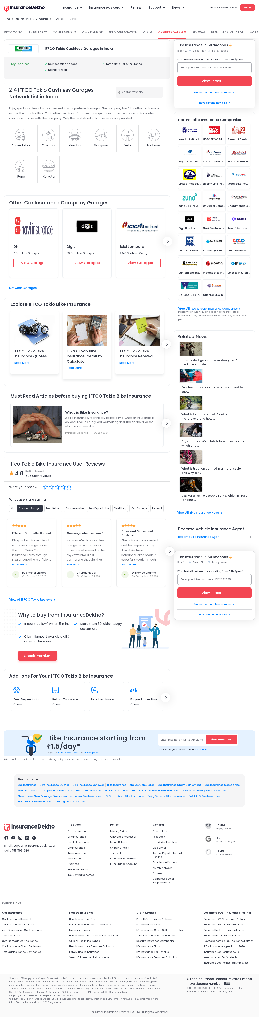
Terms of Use (118, 853)
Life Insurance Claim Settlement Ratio (159, 930)
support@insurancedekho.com (35, 846)
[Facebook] (6, 838)
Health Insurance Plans (83, 919)
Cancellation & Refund (124, 858)
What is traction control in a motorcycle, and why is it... (211, 470)
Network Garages (23, 288)
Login (247, 7)
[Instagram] (20, 838)
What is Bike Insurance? (86, 412)
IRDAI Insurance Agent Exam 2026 (224, 946)
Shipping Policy (119, 847)
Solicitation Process (165, 862)
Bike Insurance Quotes (54, 785)
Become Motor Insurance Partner (224, 924)
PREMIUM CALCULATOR (227, 32)
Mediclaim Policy (79, 930)
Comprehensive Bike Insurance (60, 790)
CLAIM (147, 32)
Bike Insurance (26, 785)
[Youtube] (13, 838)
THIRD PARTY (38, 32)
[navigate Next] (167, 241)
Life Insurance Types (148, 924)
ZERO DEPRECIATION (123, 32)
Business (73, 864)
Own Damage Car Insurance (20, 941)
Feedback (159, 836)
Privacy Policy (118, 831)
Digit (71, 246)
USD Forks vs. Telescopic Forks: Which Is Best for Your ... (214, 498)
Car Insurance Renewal (16, 919)
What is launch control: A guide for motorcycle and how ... (207, 416)
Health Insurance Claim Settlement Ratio (94, 935)
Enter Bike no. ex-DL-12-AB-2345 (182, 740)
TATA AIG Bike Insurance (204, 796)
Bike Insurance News (204, 513)
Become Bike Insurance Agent (199, 537)
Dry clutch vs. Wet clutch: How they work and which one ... (214, 443)
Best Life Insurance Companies (155, 941)
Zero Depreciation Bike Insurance (106, 790)
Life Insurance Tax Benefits (152, 952)
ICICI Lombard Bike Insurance (124, 796)
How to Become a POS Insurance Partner (228, 941)
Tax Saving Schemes (81, 875)
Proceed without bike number (212, 92)
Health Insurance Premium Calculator (92, 946)
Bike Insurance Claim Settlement (179, 785)
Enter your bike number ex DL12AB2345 (206, 67)
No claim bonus (102, 699)
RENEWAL (198, 32)
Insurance (70, 7)
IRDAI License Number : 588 (208, 983)
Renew (136, 7)
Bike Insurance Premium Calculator (130, 785)
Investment (75, 858)
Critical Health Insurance (84, 941)
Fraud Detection (120, 842)
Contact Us (160, 831)
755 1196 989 (20, 851)
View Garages (34, 262)
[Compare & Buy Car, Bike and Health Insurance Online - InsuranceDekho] (24, 9)
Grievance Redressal (123, 836)
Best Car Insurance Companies (21, 952)
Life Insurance (76, 847)
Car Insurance (77, 831)
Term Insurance (77, 853)
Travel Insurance (78, 869)
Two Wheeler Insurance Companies (214, 309)
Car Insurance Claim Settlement (22, 946)
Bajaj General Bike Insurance (166, 796)
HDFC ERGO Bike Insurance (34, 801)
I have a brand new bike (212, 102)
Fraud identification (165, 842)
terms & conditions (67, 752)
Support (154, 7)
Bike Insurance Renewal (88, 785)
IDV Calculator (11, 935)
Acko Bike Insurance (88, 796)
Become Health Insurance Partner (224, 930)
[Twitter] (34, 838)
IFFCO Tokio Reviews (36, 599)
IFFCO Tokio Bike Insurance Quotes (30, 353)
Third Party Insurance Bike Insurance (155, 790)
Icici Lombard (132, 246)
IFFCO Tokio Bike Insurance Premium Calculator (84, 356)
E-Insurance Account (123, 864)
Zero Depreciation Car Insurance (22, 930)
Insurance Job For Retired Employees (226, 962)
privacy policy (91, 752)
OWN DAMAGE (92, 32)
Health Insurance (78, 842)
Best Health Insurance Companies (90, 924)
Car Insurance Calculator (18, 924)
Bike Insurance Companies (222, 785)
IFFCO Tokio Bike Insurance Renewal (136, 353)
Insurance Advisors (104, 7)
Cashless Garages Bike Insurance (205, 790)
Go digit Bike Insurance (71, 801)
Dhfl (16, 246)
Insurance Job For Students (220, 957)
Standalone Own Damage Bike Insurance (44, 796)
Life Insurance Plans (148, 946)
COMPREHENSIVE (64, 32)
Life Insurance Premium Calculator (157, 957)
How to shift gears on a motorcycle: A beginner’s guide (209, 362)
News (176, 7)
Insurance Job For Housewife (221, 952)
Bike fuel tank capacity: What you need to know (212, 389)
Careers (157, 873)
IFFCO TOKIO (13, 32)
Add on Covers (27, 790)
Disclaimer (159, 847)
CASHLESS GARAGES (172, 32)
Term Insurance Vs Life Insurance (156, 935)
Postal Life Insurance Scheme (154, 919)
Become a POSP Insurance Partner (224, 919)
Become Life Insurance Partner (222, 935)
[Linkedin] (27, 838)
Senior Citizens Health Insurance (89, 957)
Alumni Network (162, 868)
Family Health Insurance (84, 952)
